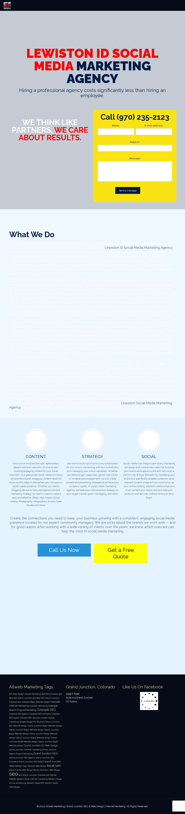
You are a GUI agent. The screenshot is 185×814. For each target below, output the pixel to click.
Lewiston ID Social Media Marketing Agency (138, 247)
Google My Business (35, 722)
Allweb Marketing (33, 694)
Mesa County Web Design (21, 770)
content (44, 718)
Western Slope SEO (35, 783)
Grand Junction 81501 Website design (45, 726)
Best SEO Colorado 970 (52, 694)
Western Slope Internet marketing (32, 779)
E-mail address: (154, 125)
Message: (135, 158)
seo (13, 774)
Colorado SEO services (30, 718)
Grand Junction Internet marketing (25, 749)
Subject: (135, 142)
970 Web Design (16, 694)
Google (23, 722)
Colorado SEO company (40, 714)
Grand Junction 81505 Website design (33, 738)
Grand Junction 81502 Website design (26, 730)
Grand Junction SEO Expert (31, 762)
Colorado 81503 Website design (36, 702)
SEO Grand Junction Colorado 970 (34, 775)
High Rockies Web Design (34, 766)
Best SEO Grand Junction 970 (22, 698)
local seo (54, 765)
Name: (116, 125)
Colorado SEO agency (19, 714)
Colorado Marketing (38, 706)
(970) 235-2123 (143, 117)
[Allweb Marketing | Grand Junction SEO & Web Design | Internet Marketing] (7, 5)
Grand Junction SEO (45, 753)
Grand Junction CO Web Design (41, 745)
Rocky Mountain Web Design (46, 770)
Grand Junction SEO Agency (22, 758)
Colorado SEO (46, 709)
